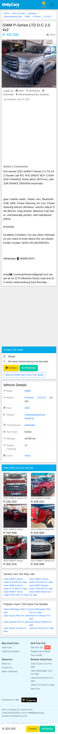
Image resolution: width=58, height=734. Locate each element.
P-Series (37, 16)
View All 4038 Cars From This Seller (24, 375)
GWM (27, 16)
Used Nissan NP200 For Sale (40, 623)
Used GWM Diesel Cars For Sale (40, 593)
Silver (28, 455)
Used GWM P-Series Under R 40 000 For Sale (15, 580)
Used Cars (7, 647)
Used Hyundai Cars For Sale (42, 679)
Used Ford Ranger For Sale (39, 617)
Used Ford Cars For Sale (42, 684)
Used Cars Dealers (11, 651)
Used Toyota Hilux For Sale (16, 615)
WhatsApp (30, 367)
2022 (27, 408)
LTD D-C (47, 16)
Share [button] (52, 34)
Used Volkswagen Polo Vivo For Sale (39, 610)
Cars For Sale (18, 13)
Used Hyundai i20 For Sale (16, 622)
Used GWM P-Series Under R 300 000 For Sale (15, 593)
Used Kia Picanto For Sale (41, 628)
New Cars (35, 688)
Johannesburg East (13, 16)
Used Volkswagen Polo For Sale (16, 610)
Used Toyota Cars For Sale (41, 665)
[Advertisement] (29, 133)
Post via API (36, 655)
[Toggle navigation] (52, 4)
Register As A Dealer (40, 651)
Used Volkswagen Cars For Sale (41, 672)
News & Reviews (9, 671)
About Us (6, 663)
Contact (12, 367)
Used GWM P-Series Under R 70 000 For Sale (15, 587)
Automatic (30, 425)
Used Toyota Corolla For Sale (14, 629)
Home (6, 13)
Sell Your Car (40, 647)
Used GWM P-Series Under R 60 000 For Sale (41, 580)
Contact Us (7, 667)
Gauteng (32, 13)
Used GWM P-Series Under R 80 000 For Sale (41, 587)
